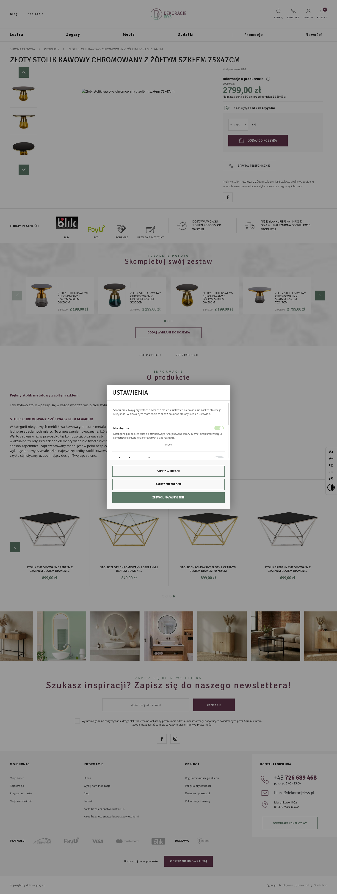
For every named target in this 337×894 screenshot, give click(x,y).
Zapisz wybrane (168, 471)
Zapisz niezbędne (169, 484)
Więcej (168, 444)
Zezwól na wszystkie (168, 497)
